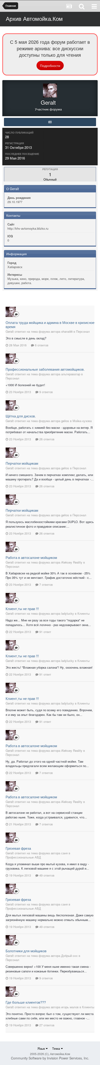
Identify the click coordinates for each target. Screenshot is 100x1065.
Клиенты (83, 613)
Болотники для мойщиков (26, 950)
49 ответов (46, 875)
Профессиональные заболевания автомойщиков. (45, 369)
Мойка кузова (82, 421)
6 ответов (41, 345)
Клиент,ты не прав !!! (22, 608)
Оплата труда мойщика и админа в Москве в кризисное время (50, 324)
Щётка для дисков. (21, 415)
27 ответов (46, 1025)
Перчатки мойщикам (22, 463)
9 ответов (45, 392)
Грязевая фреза (18, 848)
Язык (41, 1048)
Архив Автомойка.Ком (34, 18)
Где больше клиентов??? (26, 1002)
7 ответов (45, 584)
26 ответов (46, 439)
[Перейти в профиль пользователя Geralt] (11, 312)
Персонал (83, 331)
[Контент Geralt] (50, 122)
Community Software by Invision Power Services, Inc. (50, 1058)
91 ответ (44, 632)
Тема (56, 1048)
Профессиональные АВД (23, 857)
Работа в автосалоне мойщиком (31, 557)
